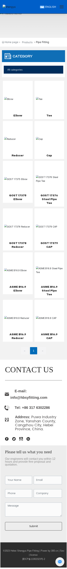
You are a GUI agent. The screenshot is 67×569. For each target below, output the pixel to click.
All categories (15, 69)
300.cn (54, 550)
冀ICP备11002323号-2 (33, 559)
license (34, 555)
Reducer (18, 155)
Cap (49, 155)
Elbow (17, 115)
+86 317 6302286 (36, 408)
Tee (49, 115)
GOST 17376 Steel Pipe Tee (49, 199)
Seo (62, 550)
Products (27, 42)
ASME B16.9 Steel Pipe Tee (49, 290)
